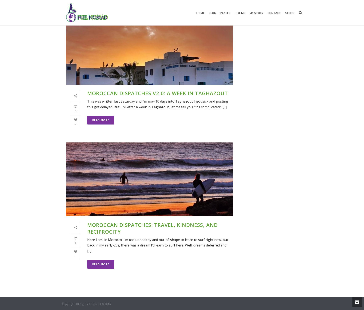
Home (200, 13)
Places (225, 13)
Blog (212, 13)
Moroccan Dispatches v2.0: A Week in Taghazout (157, 93)
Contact (274, 13)
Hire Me (239, 13)
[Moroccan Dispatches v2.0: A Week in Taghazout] (149, 48)
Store (289, 13)
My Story (256, 13)
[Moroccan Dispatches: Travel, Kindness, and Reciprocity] (149, 179)
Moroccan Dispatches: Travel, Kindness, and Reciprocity (152, 228)
